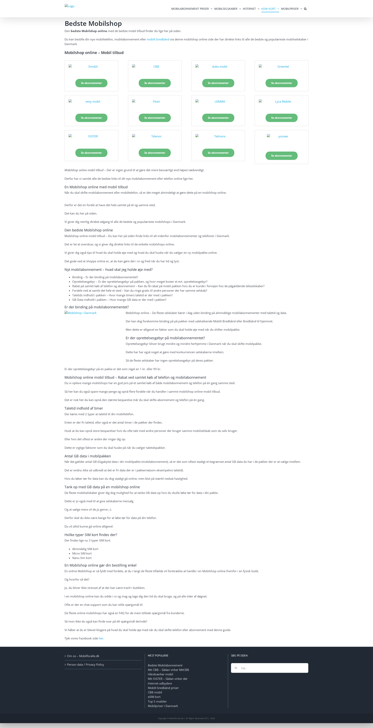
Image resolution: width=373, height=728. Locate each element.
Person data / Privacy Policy (85, 664)
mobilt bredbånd (158, 39)
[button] (305, 8)
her (101, 638)
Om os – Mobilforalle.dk (83, 656)
